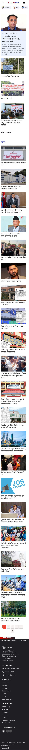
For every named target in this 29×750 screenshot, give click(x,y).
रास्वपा (26, 7)
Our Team (5, 715)
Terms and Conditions (8, 720)
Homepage (5, 683)
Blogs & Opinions (7, 699)
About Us (5, 712)
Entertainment (6, 691)
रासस (17, 7)
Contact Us (5, 717)
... (16, 627)
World (4, 696)
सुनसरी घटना (7, 7)
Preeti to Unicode (7, 723)
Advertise (5, 709)
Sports (4, 694)
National (4, 685)
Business (4, 688)
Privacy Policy (6, 707)
